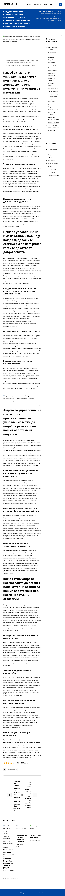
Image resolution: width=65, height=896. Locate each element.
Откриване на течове (52, 151)
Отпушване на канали (52, 156)
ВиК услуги (51, 160)
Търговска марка (53, 175)
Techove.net (51, 172)
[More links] (56, 4)
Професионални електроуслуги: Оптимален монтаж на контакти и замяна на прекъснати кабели (53, 77)
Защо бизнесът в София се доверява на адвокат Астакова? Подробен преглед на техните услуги (53, 56)
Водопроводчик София (53, 165)
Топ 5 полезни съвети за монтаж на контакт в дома (53, 129)
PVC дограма (52, 169)
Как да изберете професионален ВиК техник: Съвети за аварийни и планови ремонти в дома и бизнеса (53, 114)
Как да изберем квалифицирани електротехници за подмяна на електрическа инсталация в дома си (53, 96)
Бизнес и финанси (12, 769)
